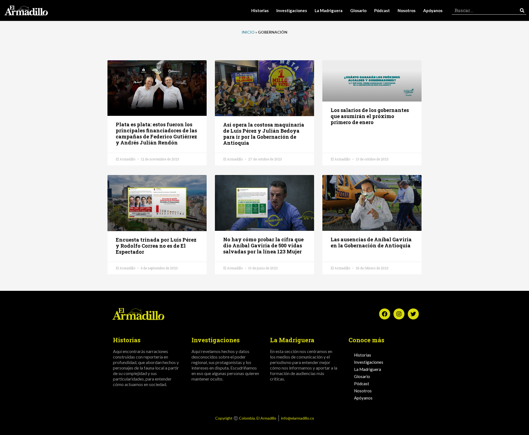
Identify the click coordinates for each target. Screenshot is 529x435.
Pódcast (382, 10)
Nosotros (406, 10)
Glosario (358, 10)
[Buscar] (522, 10)
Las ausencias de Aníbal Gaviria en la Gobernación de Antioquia (371, 242)
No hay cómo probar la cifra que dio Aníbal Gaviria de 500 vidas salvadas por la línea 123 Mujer (263, 245)
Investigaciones (291, 10)
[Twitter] (413, 313)
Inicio (248, 32)
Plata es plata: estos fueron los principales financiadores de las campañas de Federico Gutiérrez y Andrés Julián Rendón (156, 133)
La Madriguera (328, 10)
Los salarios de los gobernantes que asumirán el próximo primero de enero (370, 116)
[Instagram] (398, 313)
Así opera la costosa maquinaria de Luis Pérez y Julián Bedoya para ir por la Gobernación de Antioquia (263, 133)
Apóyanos (432, 10)
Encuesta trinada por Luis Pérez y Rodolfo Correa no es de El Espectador (156, 245)
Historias (260, 10)
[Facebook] (384, 313)
